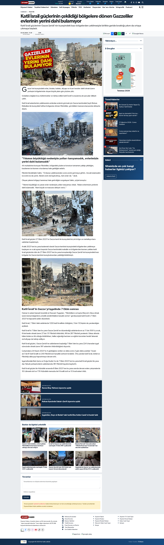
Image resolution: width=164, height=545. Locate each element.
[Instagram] (32, 529)
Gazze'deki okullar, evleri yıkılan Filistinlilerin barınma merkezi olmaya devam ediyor (34, 445)
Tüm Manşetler (69, 527)
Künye (97, 525)
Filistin (74, 7)
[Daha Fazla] (123, 33)
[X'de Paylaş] (115, 33)
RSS (24, 541)
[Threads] (42, 529)
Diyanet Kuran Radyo (126, 519)
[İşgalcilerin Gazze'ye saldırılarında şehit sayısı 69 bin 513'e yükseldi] (87, 458)
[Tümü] (141, 41)
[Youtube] (35, 529)
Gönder (26, 497)
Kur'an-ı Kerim (108, 7)
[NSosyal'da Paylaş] (106, 33)
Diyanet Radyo (99, 519)
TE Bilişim (140, 541)
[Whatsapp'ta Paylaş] (119, 33)
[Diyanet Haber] (28, 3)
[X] (29, 529)
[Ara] (142, 2)
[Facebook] (25, 529)
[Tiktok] (39, 529)
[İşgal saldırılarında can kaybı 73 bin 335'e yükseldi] (34, 458)
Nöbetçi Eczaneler (70, 516)
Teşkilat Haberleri (41, 7)
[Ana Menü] (142, 7)
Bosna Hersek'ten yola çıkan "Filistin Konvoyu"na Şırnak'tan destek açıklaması (86, 445)
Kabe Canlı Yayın (125, 521)
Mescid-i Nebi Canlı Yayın (103, 523)
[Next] (22, 529)
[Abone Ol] (137, 33)
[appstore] (76, 534)
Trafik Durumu (69, 523)
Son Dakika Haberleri (71, 529)
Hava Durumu (69, 519)
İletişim (122, 523)
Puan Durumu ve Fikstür (72, 525)
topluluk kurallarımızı (39, 504)
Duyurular (97, 7)
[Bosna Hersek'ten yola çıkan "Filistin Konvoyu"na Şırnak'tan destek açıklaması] (87, 435)
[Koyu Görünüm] (140, 7)
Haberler (24, 12)
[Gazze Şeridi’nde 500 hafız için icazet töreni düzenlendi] (61, 458)
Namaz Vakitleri (69, 521)
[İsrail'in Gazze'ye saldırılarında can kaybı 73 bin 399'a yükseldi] (61, 435)
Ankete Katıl (110, 176)
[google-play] (86, 534)
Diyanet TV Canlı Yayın (126, 516)
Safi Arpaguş (64, 7)
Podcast (129, 7)
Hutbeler (87, 7)
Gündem (54, 7)
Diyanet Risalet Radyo (102, 521)
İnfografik (120, 7)
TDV (80, 7)
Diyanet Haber (27, 7)
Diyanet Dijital (99, 516)
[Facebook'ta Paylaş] (112, 33)
